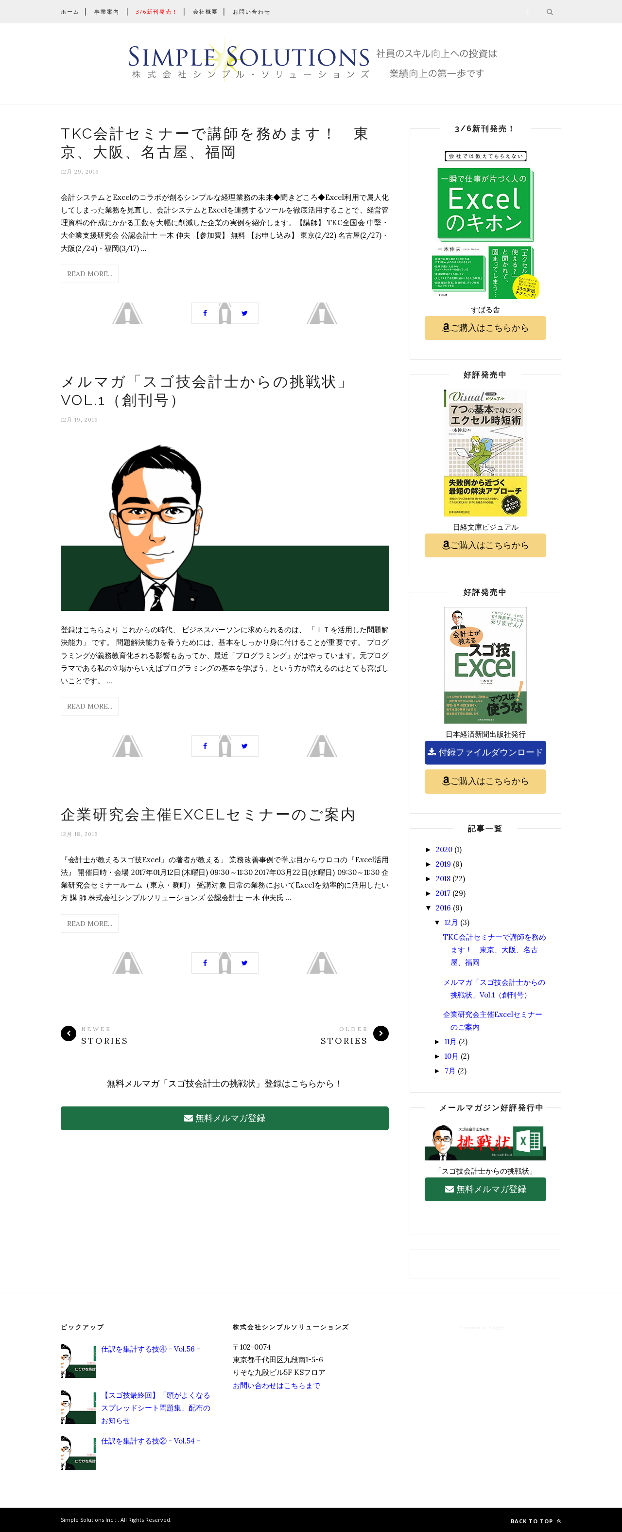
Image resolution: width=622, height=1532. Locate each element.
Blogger (497, 1327)
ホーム (70, 11)
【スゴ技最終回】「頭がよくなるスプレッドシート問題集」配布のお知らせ (155, 1407)
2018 (443, 878)
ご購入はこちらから (489, 327)
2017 (443, 893)
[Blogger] (117, 1519)
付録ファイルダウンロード (489, 752)
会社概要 (205, 11)
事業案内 (107, 11)
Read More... (89, 273)
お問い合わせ (252, 11)
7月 (450, 1070)
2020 (444, 849)
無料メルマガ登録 (229, 1117)
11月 (451, 1041)
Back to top (533, 1521)
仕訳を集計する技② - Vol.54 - (150, 1440)
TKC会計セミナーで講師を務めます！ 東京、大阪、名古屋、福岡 (494, 949)
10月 (452, 1056)
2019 (443, 864)
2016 (443, 907)
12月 (451, 922)
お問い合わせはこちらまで (276, 1385)
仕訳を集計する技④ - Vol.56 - (150, 1349)
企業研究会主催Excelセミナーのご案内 (209, 814)
